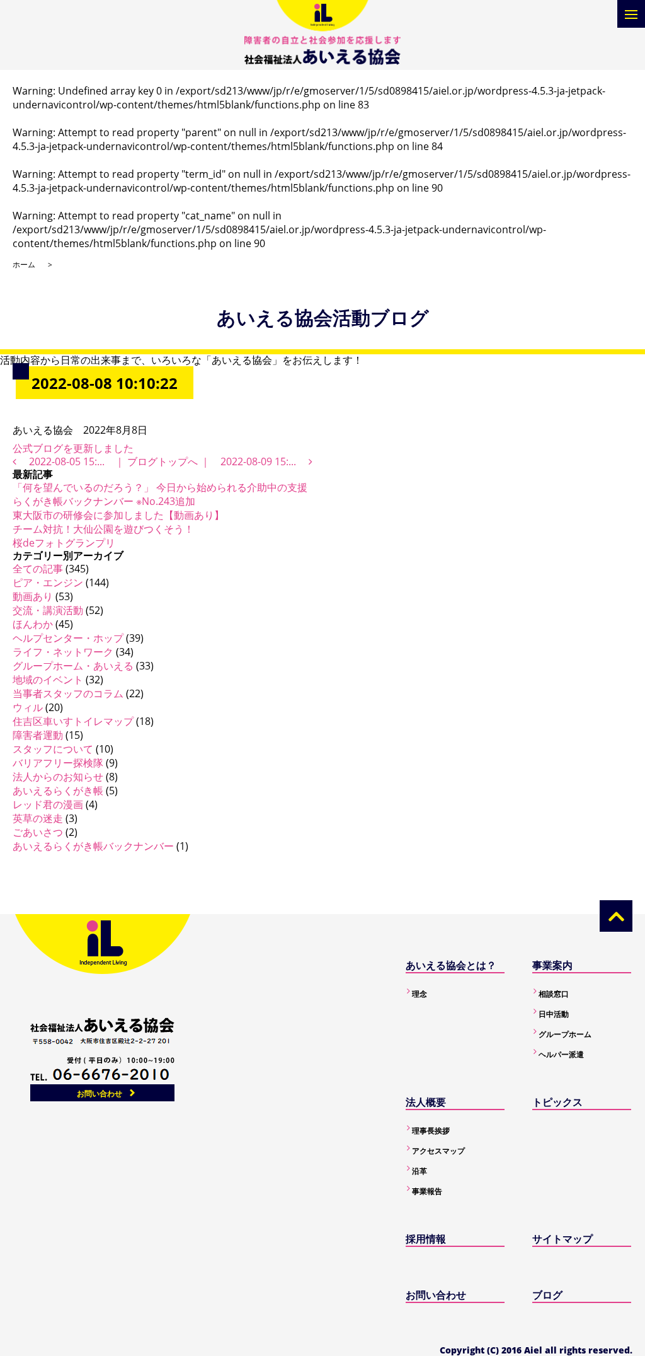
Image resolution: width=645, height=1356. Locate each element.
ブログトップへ (162, 461)
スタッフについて (53, 749)
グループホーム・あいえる (73, 666)
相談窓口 (554, 993)
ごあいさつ (38, 832)
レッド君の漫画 (48, 804)
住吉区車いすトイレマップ (73, 721)
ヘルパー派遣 (561, 1054)
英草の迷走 (38, 818)
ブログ (547, 1295)
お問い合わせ (99, 1093)
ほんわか (33, 624)
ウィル (28, 707)
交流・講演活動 (48, 610)
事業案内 (552, 965)
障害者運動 (38, 735)
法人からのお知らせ (58, 777)
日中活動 (554, 1014)
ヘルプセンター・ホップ (68, 638)
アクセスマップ (438, 1150)
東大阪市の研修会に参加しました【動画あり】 (118, 515)
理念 (419, 993)
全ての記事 (38, 569)
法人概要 (426, 1102)
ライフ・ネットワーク (63, 652)
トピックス (557, 1102)
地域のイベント (48, 680)
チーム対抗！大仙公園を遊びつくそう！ (103, 529)
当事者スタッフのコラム (68, 693)
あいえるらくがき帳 (58, 790)
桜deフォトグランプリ (64, 543)
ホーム (24, 264)
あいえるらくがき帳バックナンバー (93, 846)
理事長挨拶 (431, 1130)
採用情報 (426, 1239)
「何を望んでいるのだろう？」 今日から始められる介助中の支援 (160, 487)
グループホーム (565, 1034)
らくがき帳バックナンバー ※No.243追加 (104, 501)
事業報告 (427, 1191)
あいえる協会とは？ (451, 965)
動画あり (33, 596)
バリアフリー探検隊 (58, 763)
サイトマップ (562, 1239)
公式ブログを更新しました (73, 448)
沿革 (419, 1171)
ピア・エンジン (48, 582)
